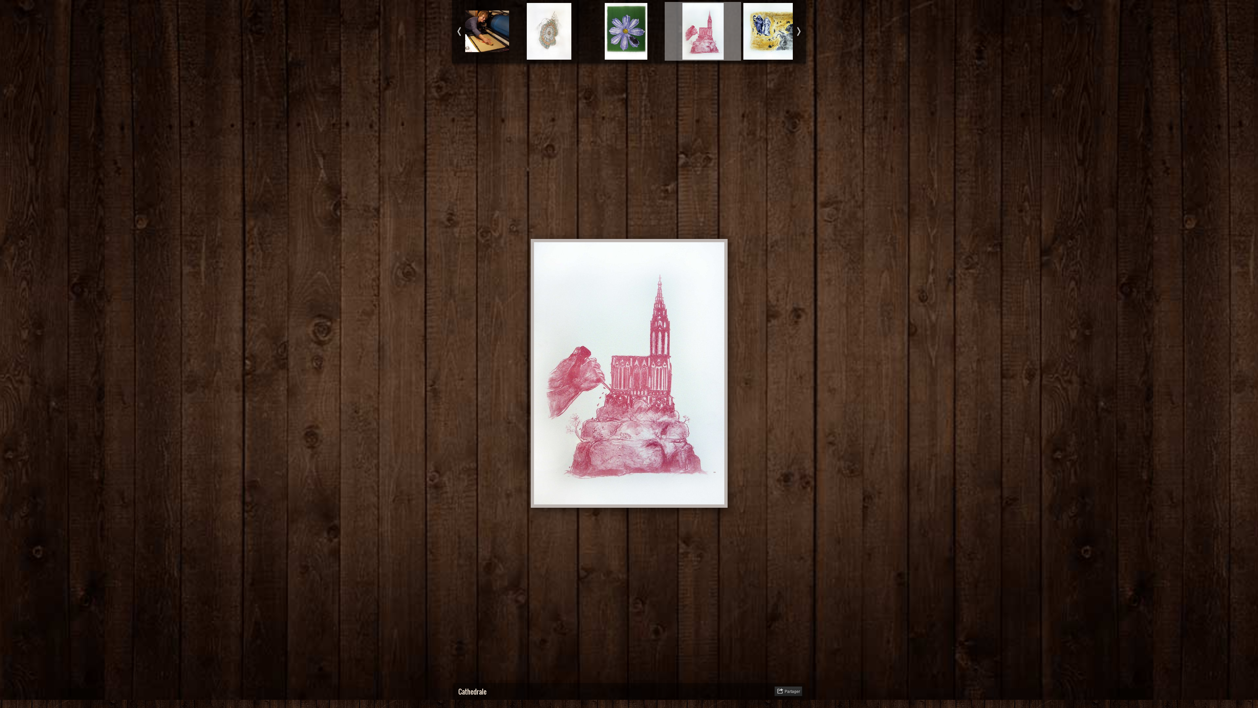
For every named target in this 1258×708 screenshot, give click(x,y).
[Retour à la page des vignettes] (593, 76)
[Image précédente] (573, 76)
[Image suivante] (684, 76)
